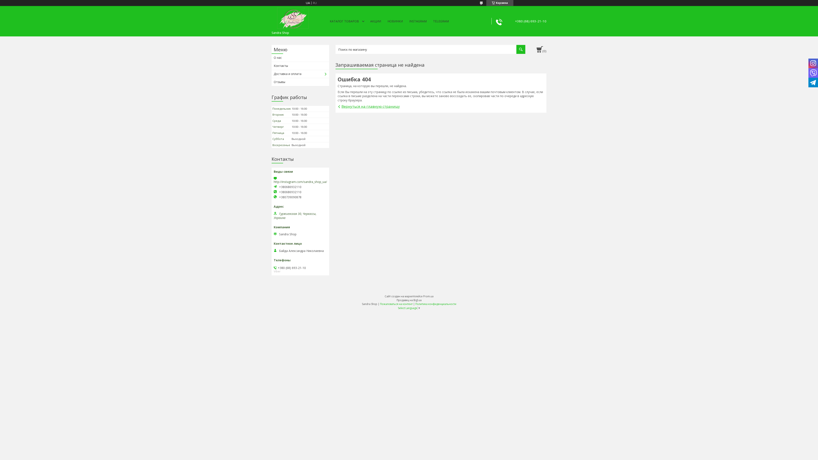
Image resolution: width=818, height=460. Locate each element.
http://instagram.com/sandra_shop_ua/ (300, 182)
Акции (375, 21)
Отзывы (279, 82)
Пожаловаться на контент (396, 304)
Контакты (281, 66)
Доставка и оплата (287, 74)
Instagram (418, 21)
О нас (278, 58)
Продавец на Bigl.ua (409, 300)
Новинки (395, 21)
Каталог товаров (344, 21)
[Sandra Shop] (293, 17)
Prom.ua (428, 296)
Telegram (441, 21)
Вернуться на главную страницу (370, 106)
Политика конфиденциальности (435, 304)
